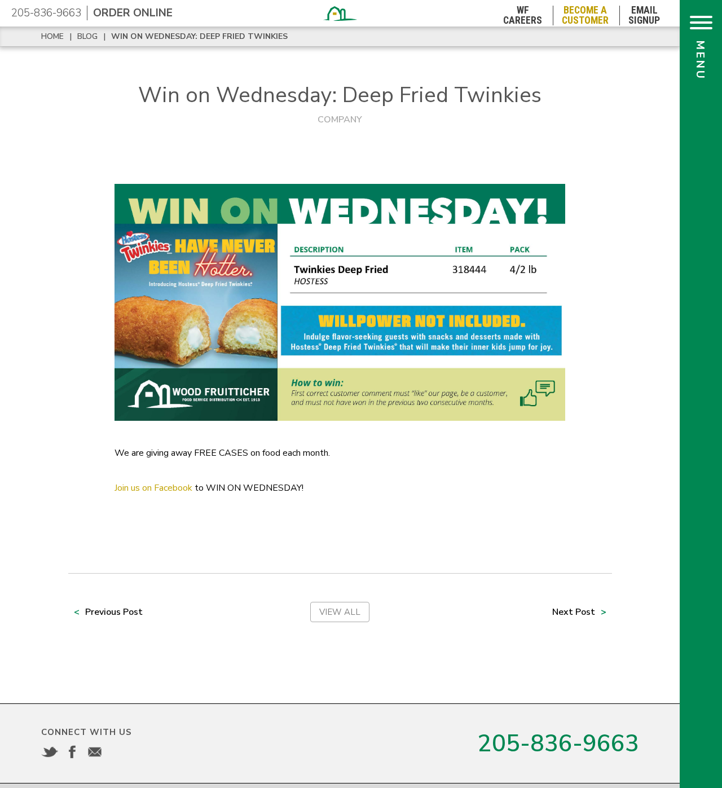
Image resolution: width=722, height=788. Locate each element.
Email (94, 751)
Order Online (133, 13)
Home (52, 36)
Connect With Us (86, 732)
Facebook (72, 751)
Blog (87, 36)
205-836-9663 (46, 13)
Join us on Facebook (153, 488)
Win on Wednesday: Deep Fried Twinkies (199, 36)
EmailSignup (644, 15)
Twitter (49, 751)
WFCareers (522, 15)
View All (339, 612)
